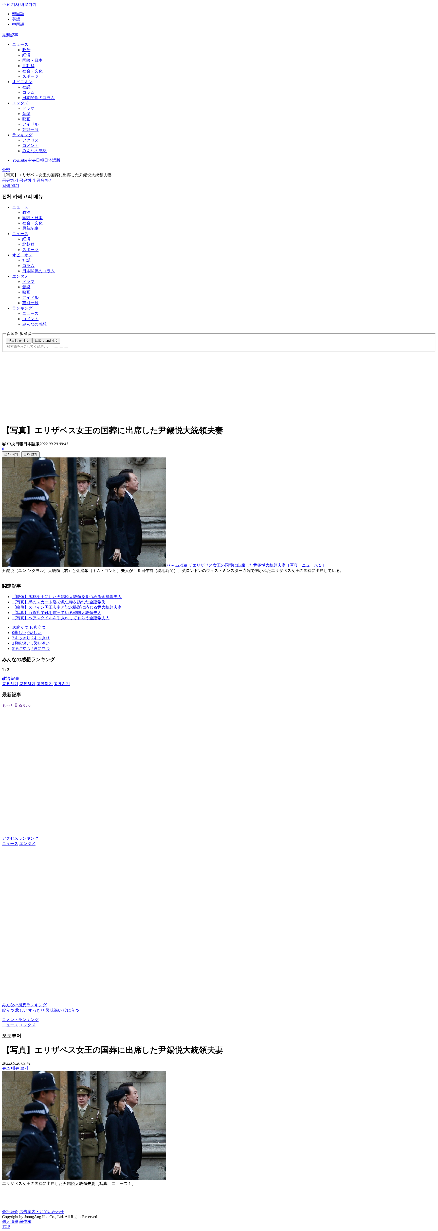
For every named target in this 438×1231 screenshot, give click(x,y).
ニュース (20, 44)
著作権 (25, 1221)
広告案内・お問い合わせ (41, 1211)
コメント (30, 145)
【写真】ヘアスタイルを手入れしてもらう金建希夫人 (61, 618)
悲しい (21, 1010)
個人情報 (10, 1221)
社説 (26, 87)
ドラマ (28, 108)
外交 (6, 169)
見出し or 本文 (18, 340)
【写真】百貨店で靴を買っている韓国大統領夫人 (56, 612)
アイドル (30, 124)
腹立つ (8, 1010)
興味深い (54, 1010)
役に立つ (71, 1010)
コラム (28, 92)
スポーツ (30, 76)
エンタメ (20, 103)
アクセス (30, 140)
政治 (26, 50)
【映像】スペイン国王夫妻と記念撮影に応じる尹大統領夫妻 (67, 607)
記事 (10, 678)
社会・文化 (32, 71)
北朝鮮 (28, 66)
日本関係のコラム (38, 97)
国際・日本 (32, 60)
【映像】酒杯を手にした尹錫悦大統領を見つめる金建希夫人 (67, 596)
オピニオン (22, 82)
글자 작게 (11, 454)
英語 (16, 19)
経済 (26, 55)
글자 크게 (30, 454)
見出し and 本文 (46, 340)
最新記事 (10, 35)
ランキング (22, 135)
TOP (6, 1226)
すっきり (36, 1010)
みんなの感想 (34, 151)
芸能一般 (30, 129)
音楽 (26, 113)
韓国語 (18, 14)
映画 (26, 119)
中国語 (18, 24)
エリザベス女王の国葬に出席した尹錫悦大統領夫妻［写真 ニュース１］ (259, 565)
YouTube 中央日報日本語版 (36, 160)
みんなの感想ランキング (24, 1005)
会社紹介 (10, 1211)
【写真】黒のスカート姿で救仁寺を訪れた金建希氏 (58, 602)
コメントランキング (20, 1019)
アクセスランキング (20, 838)
